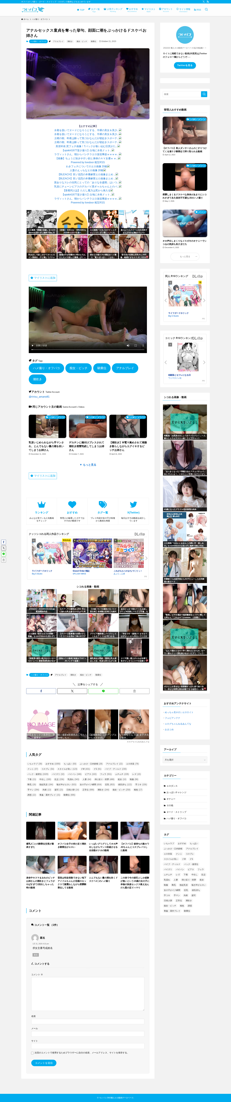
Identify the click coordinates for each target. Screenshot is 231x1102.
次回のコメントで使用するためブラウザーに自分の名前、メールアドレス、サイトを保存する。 (82, 1052)
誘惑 (32, 795)
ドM (85, 769)
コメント (37, 974)
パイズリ (58, 774)
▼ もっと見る (88, 464)
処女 (122, 779)
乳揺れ (73, 779)
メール (34, 1028)
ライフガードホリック (42, 570)
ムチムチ (122, 774)
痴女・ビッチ (82, 41)
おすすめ (53, 764)
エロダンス (172, 786)
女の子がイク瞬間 (91, 784)
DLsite (139, 534)
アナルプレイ (58, 41)
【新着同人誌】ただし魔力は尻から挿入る (86, 190)
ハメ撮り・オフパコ (38, 41)
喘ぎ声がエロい (66, 784)
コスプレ (47, 769)
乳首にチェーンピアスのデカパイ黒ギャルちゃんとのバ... (86, 186)
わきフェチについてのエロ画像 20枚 (86, 166)
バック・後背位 (38, 774)
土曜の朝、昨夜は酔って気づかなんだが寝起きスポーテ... (86, 138)
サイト (34, 1041)
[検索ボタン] (206, 9)
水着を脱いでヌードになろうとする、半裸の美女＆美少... (86, 130)
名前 (33, 1016)
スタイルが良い (67, 769)
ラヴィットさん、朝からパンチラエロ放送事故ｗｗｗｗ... (86, 154)
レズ (136, 774)
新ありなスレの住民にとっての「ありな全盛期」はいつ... (86, 182)
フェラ (106, 774)
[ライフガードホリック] (51, 553)
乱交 (59, 779)
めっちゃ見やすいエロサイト (179, 712)
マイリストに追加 (44, 277)
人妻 (87, 779)
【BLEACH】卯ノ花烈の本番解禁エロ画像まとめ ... (87, 174)
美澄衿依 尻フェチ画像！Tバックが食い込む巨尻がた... (87, 146)
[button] (41, 691)
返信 (36, 955)
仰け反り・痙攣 (104, 779)
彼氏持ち (125, 784)
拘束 (47, 790)
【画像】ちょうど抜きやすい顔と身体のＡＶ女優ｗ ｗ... (86, 158)
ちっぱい (70, 764)
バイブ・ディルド (115, 769)
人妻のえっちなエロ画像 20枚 (86, 170)
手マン (33, 790)
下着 (32, 779)
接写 (59, 790)
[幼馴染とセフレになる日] (188, 358)
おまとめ (169, 729)
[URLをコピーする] (134, 691)
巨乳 (110, 784)
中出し (45, 779)
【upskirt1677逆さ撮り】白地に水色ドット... (87, 150)
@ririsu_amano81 (39, 396)
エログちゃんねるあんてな (178, 724)
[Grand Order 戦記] (92, 554)
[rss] (208, 1)
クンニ (33, 769)
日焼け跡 (72, 790)
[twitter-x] (204, 1)
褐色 (138, 790)
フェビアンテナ (172, 718)
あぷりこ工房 (119, 573)
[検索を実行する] (204, 94)
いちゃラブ (35, 764)
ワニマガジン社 (175, 378)
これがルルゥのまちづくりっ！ (128, 570)
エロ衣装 (132, 764)
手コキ (141, 784)
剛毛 (32, 784)
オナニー (171, 799)
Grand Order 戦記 (81, 570)
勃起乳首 (46, 784)
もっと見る (185, 256)
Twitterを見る (185, 65)
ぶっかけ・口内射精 (91, 764)
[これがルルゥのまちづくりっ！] (133, 554)
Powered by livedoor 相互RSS (88, 162)
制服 (134, 779)
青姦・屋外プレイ (49, 795)
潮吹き (70, 41)
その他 (170, 805)
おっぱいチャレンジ (176, 792)
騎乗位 (93, 41)
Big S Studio (37, 573)
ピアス (90, 774)
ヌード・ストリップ (176, 812)
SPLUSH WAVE (79, 573)
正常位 (88, 790)
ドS (97, 769)
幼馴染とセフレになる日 (179, 374)
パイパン (74, 774)
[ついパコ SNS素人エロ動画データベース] (33, 10)
